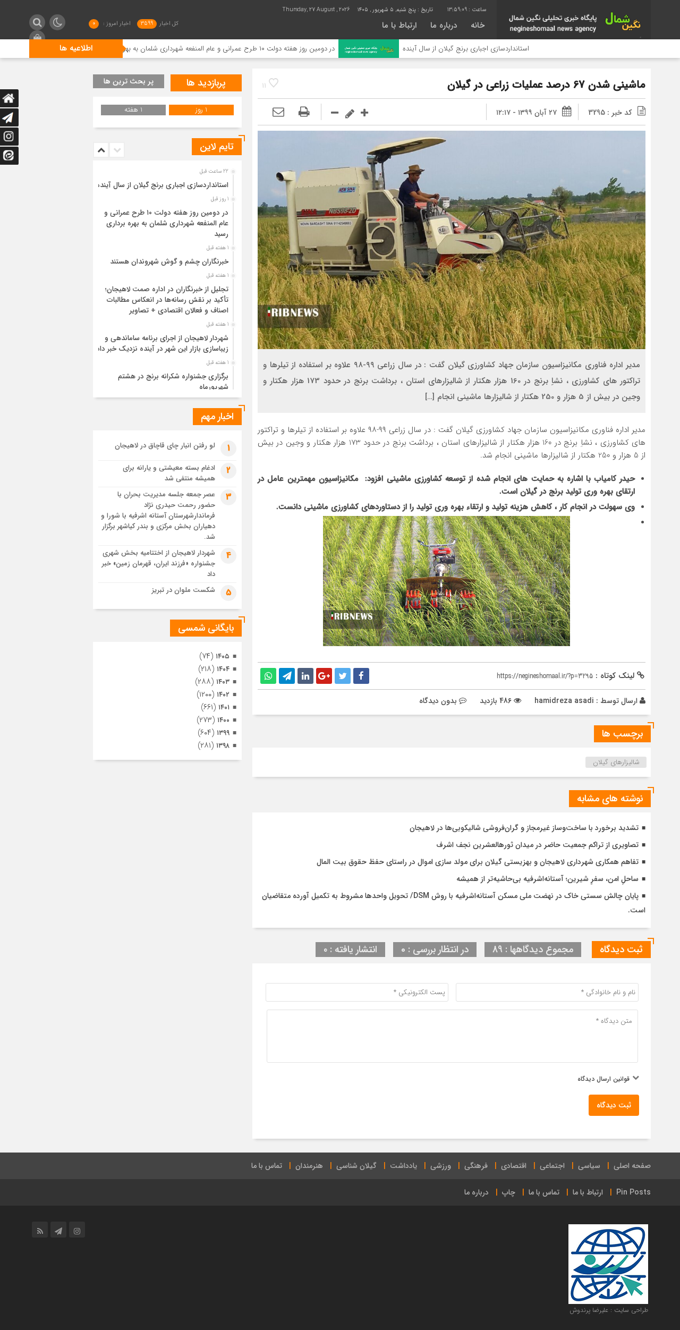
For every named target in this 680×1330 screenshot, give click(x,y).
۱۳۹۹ (223, 733)
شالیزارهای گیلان (616, 762)
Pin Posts (633, 1192)
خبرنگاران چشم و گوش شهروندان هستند (169, 261)
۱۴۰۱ (224, 707)
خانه (477, 25)
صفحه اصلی (632, 1166)
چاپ (508, 1192)
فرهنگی (476, 1166)
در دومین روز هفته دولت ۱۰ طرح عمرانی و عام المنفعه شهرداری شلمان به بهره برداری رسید (265, 48)
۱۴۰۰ (223, 720)
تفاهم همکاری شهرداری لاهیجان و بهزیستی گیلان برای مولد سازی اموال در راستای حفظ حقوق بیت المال (478, 862)
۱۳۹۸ (223, 745)
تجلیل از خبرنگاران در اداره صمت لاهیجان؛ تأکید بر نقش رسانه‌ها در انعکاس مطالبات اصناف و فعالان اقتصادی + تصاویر (166, 300)
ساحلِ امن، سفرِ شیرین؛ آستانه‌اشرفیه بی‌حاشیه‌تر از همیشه (547, 879)
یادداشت (403, 1166)
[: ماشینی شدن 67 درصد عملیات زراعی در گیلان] (278, 112)
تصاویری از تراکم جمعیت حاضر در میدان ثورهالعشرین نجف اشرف (537, 845)
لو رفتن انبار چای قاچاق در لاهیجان (165, 445)
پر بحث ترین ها (129, 81)
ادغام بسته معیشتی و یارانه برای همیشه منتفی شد (169, 473)
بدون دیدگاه (438, 701)
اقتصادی (513, 1166)
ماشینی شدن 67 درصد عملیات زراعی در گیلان (546, 85)
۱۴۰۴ (223, 669)
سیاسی (589, 1166)
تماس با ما (266, 1166)
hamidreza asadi (564, 701)
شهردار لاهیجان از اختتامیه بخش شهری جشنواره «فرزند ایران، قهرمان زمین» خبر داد (158, 563)
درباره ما (443, 25)
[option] (166, 182)
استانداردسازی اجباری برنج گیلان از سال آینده (521, 48)
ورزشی (440, 1166)
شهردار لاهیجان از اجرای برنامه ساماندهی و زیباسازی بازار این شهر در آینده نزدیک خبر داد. (161, 343)
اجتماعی (552, 1166)
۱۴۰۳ (223, 682)
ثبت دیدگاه (614, 1105)
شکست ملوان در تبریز (183, 590)
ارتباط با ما (399, 25)
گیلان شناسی (356, 1166)
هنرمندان (309, 1166)
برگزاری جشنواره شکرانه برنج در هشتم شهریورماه (173, 382)
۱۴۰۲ (223, 694)
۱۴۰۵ (223, 656)
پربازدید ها (206, 82)
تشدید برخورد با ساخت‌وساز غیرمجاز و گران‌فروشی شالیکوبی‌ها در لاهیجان (524, 828)
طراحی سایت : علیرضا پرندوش (609, 1310)
